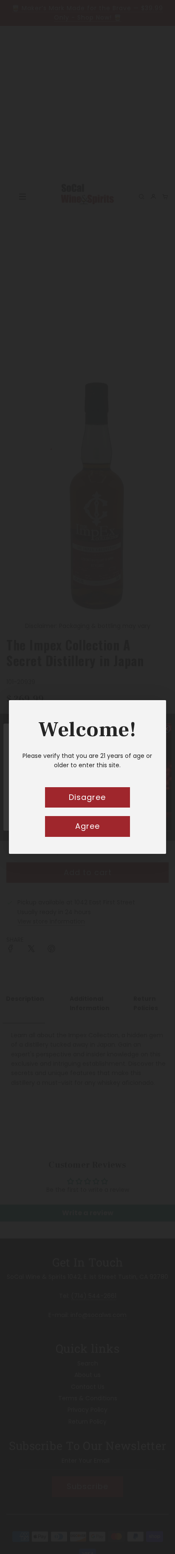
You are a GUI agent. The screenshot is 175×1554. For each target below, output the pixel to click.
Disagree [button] (87, 797)
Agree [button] (87, 826)
